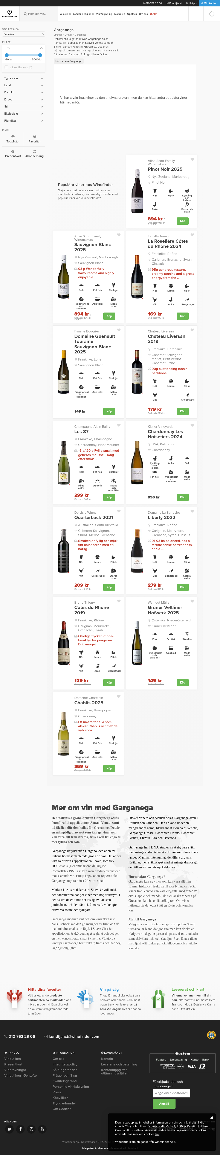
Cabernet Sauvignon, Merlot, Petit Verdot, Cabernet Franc (167, 359)
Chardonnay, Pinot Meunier (98, 445)
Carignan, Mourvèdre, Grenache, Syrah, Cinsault (171, 533)
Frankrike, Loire (89, 359)
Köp (182, 221)
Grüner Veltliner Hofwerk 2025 (165, 610)
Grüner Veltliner (164, 626)
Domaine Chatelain (88, 698)
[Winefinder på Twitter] (9, 1129)
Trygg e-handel (64, 1103)
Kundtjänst (175, 3)
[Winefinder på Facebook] (20, 1129)
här (157, 1134)
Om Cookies (62, 1109)
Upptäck (132, 13)
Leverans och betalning (119, 1064)
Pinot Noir (159, 182)
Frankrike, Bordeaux (167, 349)
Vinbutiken (12, 1059)
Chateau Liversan (161, 331)
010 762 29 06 (153, 3)
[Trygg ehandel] (211, 1038)
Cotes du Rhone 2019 (91, 610)
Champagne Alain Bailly (92, 426)
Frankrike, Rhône (164, 254)
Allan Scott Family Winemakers (161, 162)
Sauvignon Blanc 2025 (92, 247)
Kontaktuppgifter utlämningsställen (114, 1072)
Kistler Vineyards (160, 426)
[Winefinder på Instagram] (31, 1129)
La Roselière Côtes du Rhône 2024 (168, 244)
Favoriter (35, 141)
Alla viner (65, 13)
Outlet (153, 13)
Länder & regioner (83, 13)
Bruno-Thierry (84, 602)
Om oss (143, 13)
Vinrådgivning (104, 13)
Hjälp (192, 3)
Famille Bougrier (86, 331)
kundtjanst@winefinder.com (73, 1036)
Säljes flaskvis (21, 67)
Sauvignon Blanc (90, 263)
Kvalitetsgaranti (65, 1081)
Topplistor (13, 141)
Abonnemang (34, 156)
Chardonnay (161, 450)
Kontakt (107, 1059)
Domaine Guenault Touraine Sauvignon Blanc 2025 (94, 344)
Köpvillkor (60, 1098)
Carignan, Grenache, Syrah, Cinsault (172, 261)
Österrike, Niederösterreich (172, 620)
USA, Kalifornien (164, 444)
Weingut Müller (159, 602)
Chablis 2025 (88, 702)
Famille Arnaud (159, 236)
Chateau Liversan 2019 (166, 339)
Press (57, 1092)
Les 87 (81, 431)
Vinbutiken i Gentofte (20, 1075)
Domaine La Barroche (164, 512)
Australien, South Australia (98, 525)
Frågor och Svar (65, 1075)
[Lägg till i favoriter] (194, 158)
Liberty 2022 (161, 517)
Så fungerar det (65, 1070)
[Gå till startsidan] (9, 13)
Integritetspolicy (65, 1064)
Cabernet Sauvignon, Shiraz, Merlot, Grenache (96, 533)
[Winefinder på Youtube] (42, 1129)
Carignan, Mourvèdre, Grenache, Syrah (94, 628)
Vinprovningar (15, 1070)
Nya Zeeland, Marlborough (171, 177)
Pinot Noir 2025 (165, 169)
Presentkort (13, 156)
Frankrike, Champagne (95, 439)
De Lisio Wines (85, 512)
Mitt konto (209, 3)
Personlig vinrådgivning (71, 1087)
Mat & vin (119, 13)
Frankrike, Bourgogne (94, 710)
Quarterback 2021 (93, 517)
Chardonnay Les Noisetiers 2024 (165, 434)
